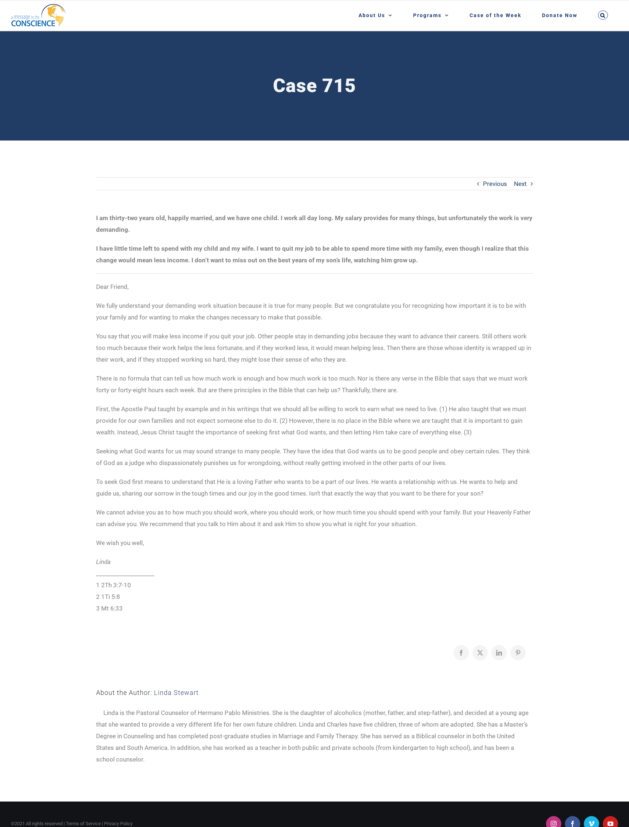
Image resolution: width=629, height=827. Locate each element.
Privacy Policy (118, 823)
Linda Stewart (176, 692)
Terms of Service (83, 823)
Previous (495, 183)
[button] (603, 15)
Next (520, 183)
